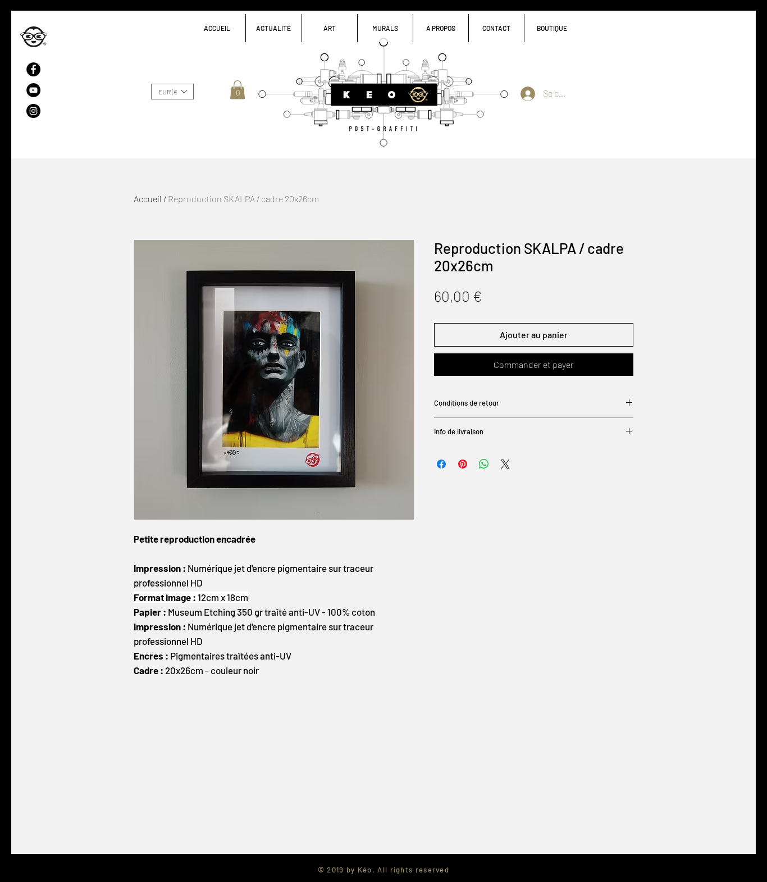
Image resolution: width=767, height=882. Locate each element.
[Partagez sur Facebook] (441, 464)
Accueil (148, 198)
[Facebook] (33, 69)
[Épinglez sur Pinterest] (462, 464)
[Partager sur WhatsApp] (484, 464)
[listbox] (172, 91)
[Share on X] (505, 464)
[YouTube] (33, 90)
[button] (329, 28)
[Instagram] (33, 111)
